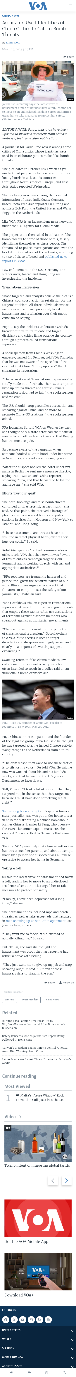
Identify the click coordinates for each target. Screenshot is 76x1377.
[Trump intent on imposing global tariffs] (38, 1143)
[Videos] (29, 1372)
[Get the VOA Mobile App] (38, 1218)
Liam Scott (13, 42)
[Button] (68, 57)
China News (11, 16)
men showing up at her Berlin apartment (36, 921)
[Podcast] (48, 1319)
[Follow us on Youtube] (22, 1319)
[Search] (64, 1372)
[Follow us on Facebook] (5, 1319)
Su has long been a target (20, 811)
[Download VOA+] (38, 1271)
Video (10, 1117)
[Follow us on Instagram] (31, 1319)
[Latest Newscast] (11, 1372)
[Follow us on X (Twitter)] (14, 1319)
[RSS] (39, 1319)
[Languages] (46, 1372)
